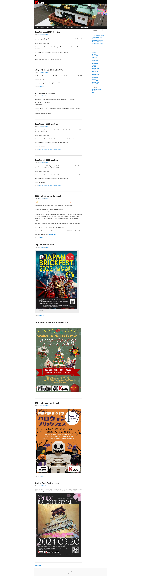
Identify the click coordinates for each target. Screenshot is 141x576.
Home (37, 27)
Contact (77, 27)
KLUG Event (41, 63)
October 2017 (95, 84)
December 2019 (95, 74)
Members (67, 27)
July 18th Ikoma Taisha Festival (49, 69)
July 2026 (94, 52)
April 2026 (94, 54)
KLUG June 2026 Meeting (46, 123)
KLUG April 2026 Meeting (46, 159)
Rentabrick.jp (52, 234)
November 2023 (95, 63)
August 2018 (95, 79)
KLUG (39, 2)
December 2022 (95, 68)
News (93, 92)
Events (52, 27)
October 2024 (95, 60)
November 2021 (95, 71)
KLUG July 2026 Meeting (46, 93)
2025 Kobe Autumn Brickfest (48, 196)
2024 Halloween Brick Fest (47, 402)
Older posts (38, 565)
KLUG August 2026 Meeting (47, 31)
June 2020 (94, 73)
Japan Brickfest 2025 (44, 244)
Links (72, 27)
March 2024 (94, 62)
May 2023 (94, 66)
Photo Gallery (59, 27)
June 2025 (94, 57)
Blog (48, 27)
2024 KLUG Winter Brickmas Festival (51, 322)
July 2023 (94, 65)
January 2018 (95, 80)
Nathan (46, 34)
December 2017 (95, 82)
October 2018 (95, 77)
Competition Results (96, 89)
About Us (42, 27)
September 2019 (95, 76)
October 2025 (95, 55)
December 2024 (95, 59)
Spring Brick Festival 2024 (47, 483)
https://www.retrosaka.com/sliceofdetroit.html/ (50, 149)
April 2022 (94, 70)
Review (93, 94)
